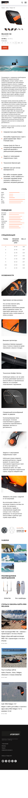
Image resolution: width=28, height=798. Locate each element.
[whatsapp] (3, 761)
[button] (22, 2)
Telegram (3, 748)
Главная (3, 7)
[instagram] (9, 761)
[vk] (12, 761)
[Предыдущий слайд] (4, 18)
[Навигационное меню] (26, 2)
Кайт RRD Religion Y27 (8, 704)
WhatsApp (4, 745)
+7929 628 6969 (5, 743)
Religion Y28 (12, 7)
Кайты (7, 7)
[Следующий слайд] (24, 18)
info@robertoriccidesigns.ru (7, 750)
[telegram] (6, 761)
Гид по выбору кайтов (8, 670)
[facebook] (15, 761)
